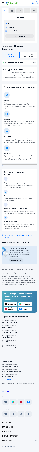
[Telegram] (20, 414)
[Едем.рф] (12, 3)
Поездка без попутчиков (28, 55)
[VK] (5, 414)
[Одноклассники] (13, 414)
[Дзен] (28, 414)
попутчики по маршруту (10, 321)
